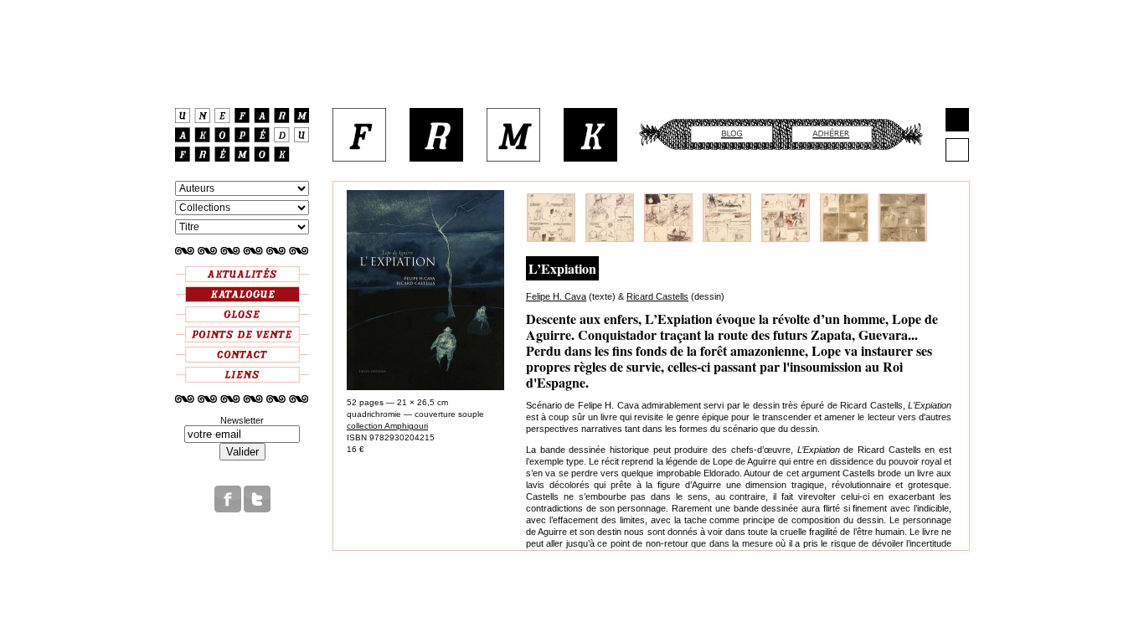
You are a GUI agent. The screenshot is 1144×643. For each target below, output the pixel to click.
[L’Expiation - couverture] (425, 387)
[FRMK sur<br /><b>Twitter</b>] (257, 509)
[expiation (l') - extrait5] (785, 239)
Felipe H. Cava (556, 296)
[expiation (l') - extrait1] (551, 239)
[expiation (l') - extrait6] (844, 239)
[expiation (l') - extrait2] (609, 239)
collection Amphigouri (387, 425)
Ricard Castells (657, 296)
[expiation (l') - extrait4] (727, 239)
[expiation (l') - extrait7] (903, 239)
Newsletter (242, 420)
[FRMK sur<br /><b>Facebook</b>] (227, 509)
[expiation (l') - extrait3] (668, 239)
